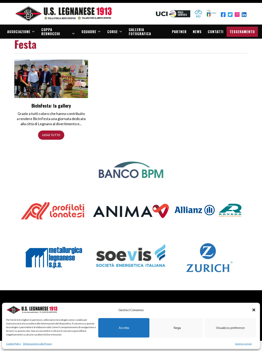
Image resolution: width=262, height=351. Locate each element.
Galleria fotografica (140, 31)
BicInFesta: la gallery (51, 105)
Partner (179, 31)
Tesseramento (242, 31)
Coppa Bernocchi (50, 31)
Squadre (88, 31)
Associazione (18, 31)
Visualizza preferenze (230, 328)
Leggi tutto (51, 135)
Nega (177, 328)
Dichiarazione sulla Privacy (37, 343)
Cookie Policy (13, 343)
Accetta (124, 328)
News (197, 31)
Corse (112, 31)
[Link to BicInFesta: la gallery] (51, 78)
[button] (254, 310)
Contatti (216, 31)
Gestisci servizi (243, 343)
